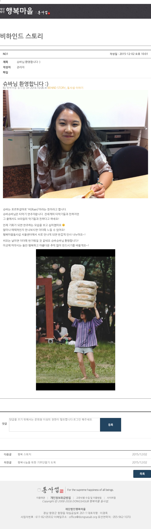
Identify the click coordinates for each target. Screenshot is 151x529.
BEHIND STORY (57, 88)
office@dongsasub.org (83, 517)
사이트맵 (111, 498)
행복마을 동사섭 (15, 88)
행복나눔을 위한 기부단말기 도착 (37, 462)
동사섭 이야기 (75, 88)
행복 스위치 (24, 454)
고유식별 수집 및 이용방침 (89, 498)
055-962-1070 (122, 517)
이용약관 (40, 498)
